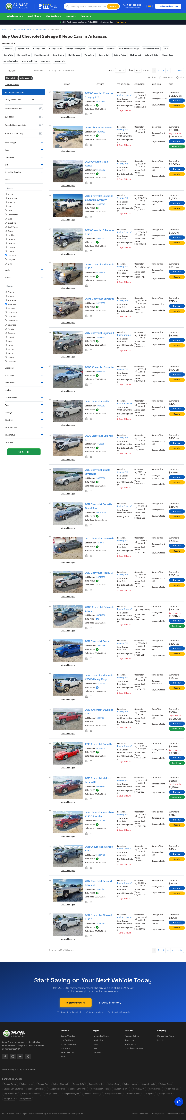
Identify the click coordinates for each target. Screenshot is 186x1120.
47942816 (100, 405)
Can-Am (11, 239)
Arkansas (41, 29)
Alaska (11, 296)
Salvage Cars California (13, 1088)
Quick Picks (33, 16)
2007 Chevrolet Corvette (99, 127)
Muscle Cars (167, 55)
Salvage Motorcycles (75, 48)
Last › (179, 70)
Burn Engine (58, 55)
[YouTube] (20, 1056)
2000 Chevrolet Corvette (99, 367)
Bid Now (176, 100)
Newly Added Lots (13, 99)
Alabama (12, 300)
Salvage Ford (43, 1084)
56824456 (100, 854)
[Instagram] (13, 1056)
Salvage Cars (39, 48)
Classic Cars (104, 55)
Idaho (10, 345)
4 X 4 (165, 48)
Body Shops (130, 1044)
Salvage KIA (149, 1093)
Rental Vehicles (29, 61)
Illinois (11, 349)
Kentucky (12, 361)
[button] (24, 142)
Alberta (11, 292)
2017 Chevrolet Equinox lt (99, 333)
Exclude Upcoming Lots (15, 125)
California (12, 312)
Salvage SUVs (55, 48)
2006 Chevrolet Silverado (99, 299)
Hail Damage (74, 55)
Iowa (10, 341)
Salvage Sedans (51, 1093)
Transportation (132, 1035)
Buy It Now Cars (10, 1093)
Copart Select (23, 48)
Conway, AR (122, 129)
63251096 (100, 786)
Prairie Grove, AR (124, 95)
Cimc (10, 264)
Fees (95, 1048)
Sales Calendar (67, 1052)
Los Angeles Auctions (113, 1093)
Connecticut (13, 320)
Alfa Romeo (13, 198)
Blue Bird (12, 223)
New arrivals (59, 61)
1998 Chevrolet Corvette (98, 744)
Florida (11, 329)
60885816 (100, 272)
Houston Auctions (91, 1093)
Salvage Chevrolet (60, 1084)
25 (137, 70)
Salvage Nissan (130, 1084)
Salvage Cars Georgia (100, 1088)
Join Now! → (121, 22)
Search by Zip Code (13, 108)
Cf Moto (11, 247)
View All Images (68, 117)
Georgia (11, 333)
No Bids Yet (135, 55)
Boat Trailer (13, 227)
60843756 (100, 820)
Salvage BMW (78, 1084)
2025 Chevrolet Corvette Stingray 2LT (99, 95)
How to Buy (98, 1040)
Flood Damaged (41, 55)
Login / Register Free (168, 6)
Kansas (11, 357)
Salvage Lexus (25, 1098)
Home (5, 29)
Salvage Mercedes (96, 1084)
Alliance (11, 202)
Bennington (13, 215)
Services (85, 16)
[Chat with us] (178, 1101)
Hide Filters (37, 70)
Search (113, 6)
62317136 (100, 718)
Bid (120, 70)
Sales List (65, 1056)
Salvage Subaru (165, 1093)
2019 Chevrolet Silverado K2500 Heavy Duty (99, 677)
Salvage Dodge (166, 1084)
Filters (153, 77)
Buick (10, 231)
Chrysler (11, 259)
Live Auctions (52, 16)
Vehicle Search (14, 16)
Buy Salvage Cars (22, 29)
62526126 (100, 371)
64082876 (101, 512)
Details (177, 105)
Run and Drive (23, 55)
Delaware (12, 325)
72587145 (100, 542)
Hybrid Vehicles (10, 61)
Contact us (97, 1052)
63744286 (100, 615)
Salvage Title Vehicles (31, 1093)
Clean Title (8, 55)
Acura (10, 194)
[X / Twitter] (28, 1056)
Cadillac (11, 235)
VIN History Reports (134, 1048)
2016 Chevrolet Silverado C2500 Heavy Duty (99, 198)
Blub (10, 219)
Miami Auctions (133, 1093)
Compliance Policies (175, 1114)
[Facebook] (5, 1056)
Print (181, 77)
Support (70, 16)
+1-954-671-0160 (133, 5)
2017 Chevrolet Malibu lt (98, 401)
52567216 (100, 923)
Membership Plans (165, 1035)
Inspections (130, 1040)
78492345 (100, 645)
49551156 (100, 238)
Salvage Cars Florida (57, 1088)
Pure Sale (45, 61)
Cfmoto (11, 251)
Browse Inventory (110, 1002)
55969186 (100, 889)
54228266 (100, 303)
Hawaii (11, 337)
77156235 (100, 443)
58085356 (100, 478)
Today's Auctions (68, 1044)
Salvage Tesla (113, 1084)
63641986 (100, 131)
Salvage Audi (9, 1098)
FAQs (95, 1044)
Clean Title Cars (172, 1088)
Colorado (12, 316)
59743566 (100, 577)
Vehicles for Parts (151, 48)
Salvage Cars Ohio (121, 1088)
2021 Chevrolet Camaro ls (99, 538)
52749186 (100, 683)
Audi (10, 206)
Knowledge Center (101, 1035)
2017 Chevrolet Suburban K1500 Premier (99, 814)
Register (160, 1040)
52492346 (100, 204)
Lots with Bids (151, 55)
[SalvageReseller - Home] (17, 6)
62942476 (100, 748)
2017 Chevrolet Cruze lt (98, 641)
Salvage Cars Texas (36, 1088)
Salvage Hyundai (148, 1084)
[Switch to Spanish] (149, 6)
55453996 (100, 337)
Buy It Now (9, 117)
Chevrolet (12, 255)
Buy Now (111, 48)
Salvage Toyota (10, 1084)
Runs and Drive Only (14, 133)
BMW (10, 210)
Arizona (11, 308)
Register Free (74, 1003)
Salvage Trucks (96, 48)
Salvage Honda (27, 1084)
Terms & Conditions (140, 1114)
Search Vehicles (68, 1035)
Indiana (11, 353)
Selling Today (120, 55)
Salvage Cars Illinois (78, 1088)
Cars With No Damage (129, 48)
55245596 (100, 169)
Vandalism (89, 55)
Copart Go (7, 48)
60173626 (100, 101)
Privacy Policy (158, 1114)
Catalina (11, 243)
